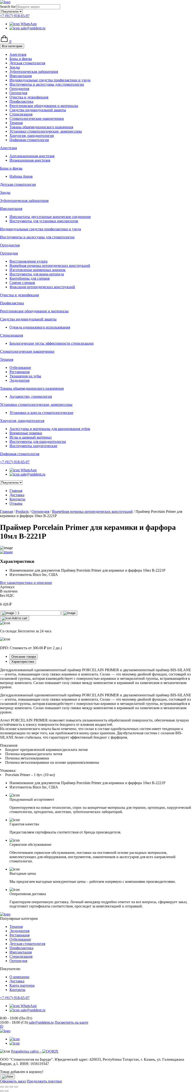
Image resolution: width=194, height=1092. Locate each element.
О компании (19, 977)
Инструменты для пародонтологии (37, 442)
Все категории (12, 46)
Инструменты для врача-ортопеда (36, 274)
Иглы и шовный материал (30, 437)
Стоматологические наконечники (36, 118)
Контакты (17, 499)
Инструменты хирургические (33, 446)
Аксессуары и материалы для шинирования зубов (49, 429)
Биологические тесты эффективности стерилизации (51, 343)
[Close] (7, 1076)
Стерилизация (20, 114)
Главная (15, 491)
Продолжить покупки (44, 1081)
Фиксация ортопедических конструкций (42, 287)
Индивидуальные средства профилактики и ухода (49, 80)
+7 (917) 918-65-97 (15, 16)
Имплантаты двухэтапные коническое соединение (50, 217)
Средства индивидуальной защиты (37, 110)
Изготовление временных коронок (37, 270)
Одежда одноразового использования (39, 327)
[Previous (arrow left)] (2, 1091)
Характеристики (22, 661)
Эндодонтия (19, 380)
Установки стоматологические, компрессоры (45, 131)
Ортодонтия (19, 89)
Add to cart (19, 618)
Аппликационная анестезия (31, 156)
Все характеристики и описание (26, 583)
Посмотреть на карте (71, 1022)
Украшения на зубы (25, 376)
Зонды (14, 67)
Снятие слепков (22, 283)
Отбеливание (20, 368)
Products (22, 511)
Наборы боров (21, 176)
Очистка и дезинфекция (28, 97)
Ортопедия (18, 93)
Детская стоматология (27, 63)
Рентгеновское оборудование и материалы (43, 106)
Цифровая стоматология (29, 140)
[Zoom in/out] (16, 1086)
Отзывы (15, 503)
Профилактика (21, 101)
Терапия (16, 123)
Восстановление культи (28, 261)
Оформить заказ (13, 1081)
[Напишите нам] (97, 1027)
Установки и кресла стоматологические (41, 413)
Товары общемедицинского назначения (41, 127)
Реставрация (19, 372)
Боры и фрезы (20, 59)
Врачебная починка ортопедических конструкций (49, 266)
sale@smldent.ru (32, 28)
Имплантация (20, 76)
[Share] (7, 1086)
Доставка (16, 495)
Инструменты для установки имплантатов (43, 221)
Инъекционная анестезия (29, 160)
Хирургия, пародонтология (31, 136)
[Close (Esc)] (2, 1086)
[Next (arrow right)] (7, 1091)
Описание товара (23, 656)
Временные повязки (25, 433)
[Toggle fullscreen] (11, 1086)
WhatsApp (28, 24)
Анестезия (17, 54)
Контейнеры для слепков (29, 278)
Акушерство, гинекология (30, 396)
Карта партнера (22, 985)
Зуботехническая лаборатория (33, 71)
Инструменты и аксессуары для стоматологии (46, 84)
